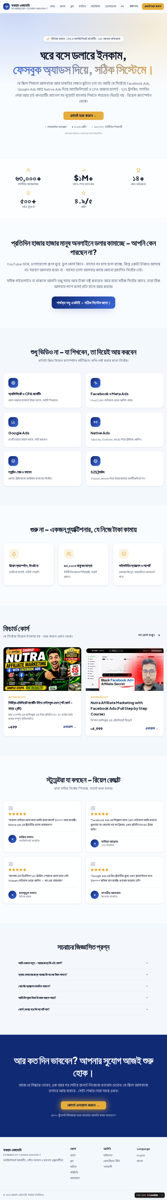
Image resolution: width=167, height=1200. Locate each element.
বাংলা (140, 1161)
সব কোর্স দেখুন (146, 635)
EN (122, 6)
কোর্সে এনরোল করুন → (83, 1105)
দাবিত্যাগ (107, 1155)
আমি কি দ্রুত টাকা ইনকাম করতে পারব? (37, 997)
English (141, 1155)
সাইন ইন (134, 6)
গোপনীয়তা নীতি (111, 1161)
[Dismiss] (162, 1195)
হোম (52, 6)
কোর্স (62, 6)
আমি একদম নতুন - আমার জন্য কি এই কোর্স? (40, 963)
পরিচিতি (95, 6)
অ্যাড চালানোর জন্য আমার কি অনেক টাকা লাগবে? (42, 974)
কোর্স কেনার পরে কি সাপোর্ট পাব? (34, 1009)
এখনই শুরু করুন (152, 6)
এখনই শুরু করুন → (83, 115)
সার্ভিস (82, 6)
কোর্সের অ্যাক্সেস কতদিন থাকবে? (34, 986)
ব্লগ (72, 6)
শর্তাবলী (107, 1166)
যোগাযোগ (110, 6)
